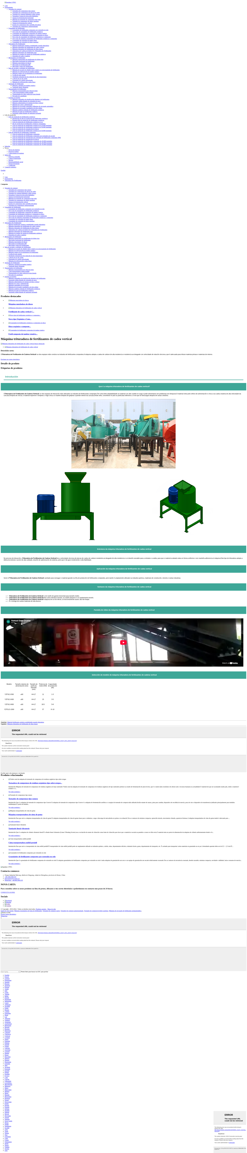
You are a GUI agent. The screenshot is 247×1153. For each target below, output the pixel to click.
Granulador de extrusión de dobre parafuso (25, 42)
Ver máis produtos (14, 792)
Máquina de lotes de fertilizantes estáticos (24, 111)
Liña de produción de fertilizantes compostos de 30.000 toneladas (32, 143)
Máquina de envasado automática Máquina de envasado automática (32, 106)
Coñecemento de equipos (16, 153)
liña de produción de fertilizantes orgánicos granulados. (29, 124)
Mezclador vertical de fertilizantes (22, 66)
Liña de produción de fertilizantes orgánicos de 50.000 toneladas (32, 130)
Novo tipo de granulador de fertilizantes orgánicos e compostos (31, 37)
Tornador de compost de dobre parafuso (96, 911)
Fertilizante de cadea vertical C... (21, 312)
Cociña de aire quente (19, 75)
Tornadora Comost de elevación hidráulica (25, 16)
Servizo (10, 160)
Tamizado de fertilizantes (16, 84)
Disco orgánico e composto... (19, 326)
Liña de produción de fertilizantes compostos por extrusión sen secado (33, 136)
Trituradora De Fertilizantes (16, 44)
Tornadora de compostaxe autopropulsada (25, 26)
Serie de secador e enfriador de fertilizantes (21, 68)
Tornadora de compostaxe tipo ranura (23, 11)
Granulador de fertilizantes (16, 28)
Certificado (11, 165)
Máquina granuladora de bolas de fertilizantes (28, 911)
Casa (6, 5)
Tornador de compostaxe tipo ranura (23, 799)
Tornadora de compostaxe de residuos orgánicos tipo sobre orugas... (35, 783)
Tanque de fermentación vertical (22, 23)
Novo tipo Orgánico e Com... (19, 319)
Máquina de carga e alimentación (22, 104)
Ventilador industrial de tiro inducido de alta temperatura (29, 77)
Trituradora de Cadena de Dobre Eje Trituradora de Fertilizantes (31, 51)
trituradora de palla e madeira (21, 56)
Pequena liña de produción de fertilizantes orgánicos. (28, 120)
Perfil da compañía (14, 157)
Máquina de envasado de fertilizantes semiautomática (125, 911)
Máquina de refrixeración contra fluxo (23, 82)
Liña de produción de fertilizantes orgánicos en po (27, 122)
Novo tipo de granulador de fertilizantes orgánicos (27, 32)
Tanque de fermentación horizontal (22, 18)
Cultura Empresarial (14, 158)
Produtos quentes (41, 909)
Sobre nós (8, 155)
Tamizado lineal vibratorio (20, 87)
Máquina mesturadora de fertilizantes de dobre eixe (27, 59)
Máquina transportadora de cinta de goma (25, 91)
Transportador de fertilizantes (17, 89)
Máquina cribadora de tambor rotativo (23, 85)
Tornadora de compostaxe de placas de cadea (26, 12)
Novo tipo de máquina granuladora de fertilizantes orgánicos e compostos (34, 38)
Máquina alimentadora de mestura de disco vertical (27, 103)
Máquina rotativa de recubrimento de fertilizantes (27, 73)
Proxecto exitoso (13, 151)
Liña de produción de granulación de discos (25, 129)
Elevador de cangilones (19, 96)
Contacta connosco (10, 167)
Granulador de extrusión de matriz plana (24, 40)
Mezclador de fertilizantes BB (21, 65)
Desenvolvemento (13, 163)
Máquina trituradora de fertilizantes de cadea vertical (28, 47)
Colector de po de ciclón (19, 78)
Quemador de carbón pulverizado (22, 80)
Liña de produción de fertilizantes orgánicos (21, 117)
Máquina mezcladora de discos (21, 63)
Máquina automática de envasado (18, 285)
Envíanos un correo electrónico (10, 359)
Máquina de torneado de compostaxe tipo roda (26, 19)
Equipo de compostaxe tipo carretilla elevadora (26, 25)
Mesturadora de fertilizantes (16, 58)
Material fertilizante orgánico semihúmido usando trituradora (30, 45)
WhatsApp (4, 916)
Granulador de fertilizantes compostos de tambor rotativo (29, 33)
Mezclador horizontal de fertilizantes (23, 61)
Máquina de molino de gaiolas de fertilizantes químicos (29, 54)
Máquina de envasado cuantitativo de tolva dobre (27, 108)
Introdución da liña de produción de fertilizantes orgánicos (30, 118)
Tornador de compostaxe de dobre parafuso (25, 21)
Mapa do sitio (51, 909)
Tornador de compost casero (51, 911)
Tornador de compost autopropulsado (72, 911)
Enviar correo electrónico (8, 914)
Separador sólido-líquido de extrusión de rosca (26, 101)
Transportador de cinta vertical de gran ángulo (26, 94)
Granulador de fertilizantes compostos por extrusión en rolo (30, 30)
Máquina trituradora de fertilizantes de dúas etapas (27, 49)
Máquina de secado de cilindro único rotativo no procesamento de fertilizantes (36, 70)
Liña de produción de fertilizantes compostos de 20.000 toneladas (32, 141)
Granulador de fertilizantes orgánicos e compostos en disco (30, 35)
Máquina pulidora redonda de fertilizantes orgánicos (28, 110)
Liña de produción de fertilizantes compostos (22, 132)
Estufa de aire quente (7, 911)
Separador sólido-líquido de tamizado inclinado (26, 113)
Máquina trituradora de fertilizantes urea (24, 52)
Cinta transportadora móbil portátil (22, 92)
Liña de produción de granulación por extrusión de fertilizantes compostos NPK (36, 137)
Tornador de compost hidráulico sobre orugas (26, 14)
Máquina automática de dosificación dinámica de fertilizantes (30, 99)
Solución (7, 146)
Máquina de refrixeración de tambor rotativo (25, 71)
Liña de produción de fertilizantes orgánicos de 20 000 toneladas (32, 125)
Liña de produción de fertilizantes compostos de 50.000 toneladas (32, 144)
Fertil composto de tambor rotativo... (23, 334)
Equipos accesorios (14, 97)
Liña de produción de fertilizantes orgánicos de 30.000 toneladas (32, 127)
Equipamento (9, 7)
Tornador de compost (14, 9)
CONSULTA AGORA (8, 892)
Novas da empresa (14, 150)
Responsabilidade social (15, 162)
